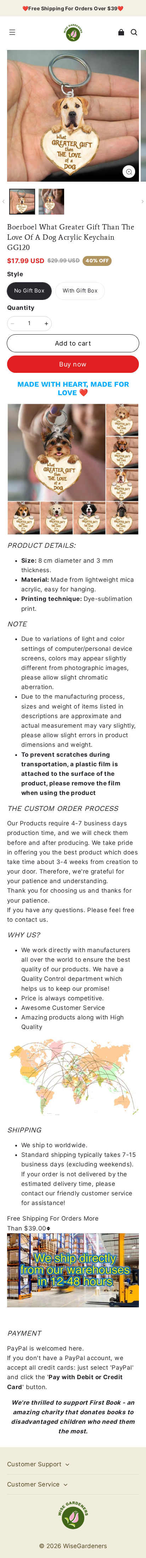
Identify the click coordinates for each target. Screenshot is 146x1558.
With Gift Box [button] (80, 291)
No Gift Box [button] (29, 291)
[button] (12, 32)
